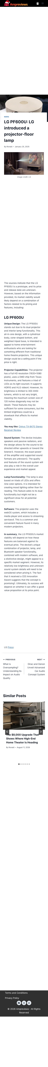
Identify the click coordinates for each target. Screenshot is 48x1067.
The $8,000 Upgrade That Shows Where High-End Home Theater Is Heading (22, 738)
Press (10, 647)
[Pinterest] (29, 1003)
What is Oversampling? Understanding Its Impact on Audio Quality (12, 669)
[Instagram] (24, 1003)
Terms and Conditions (16, 993)
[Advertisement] (24, 35)
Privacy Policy (12, 998)
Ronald (9, 147)
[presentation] (24, 716)
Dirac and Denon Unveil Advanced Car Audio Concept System (36, 667)
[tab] (19, 764)
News (6, 117)
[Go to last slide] (7, 732)
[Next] (41, 732)
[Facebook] (19, 1003)
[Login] (37, 3)
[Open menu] (42, 3)
